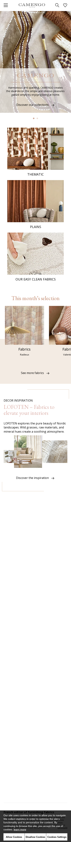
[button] (34, 118)
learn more (20, 829)
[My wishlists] (65, 5)
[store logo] (32, 5)
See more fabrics (32, 373)
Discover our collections (32, 105)
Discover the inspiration (32, 478)
